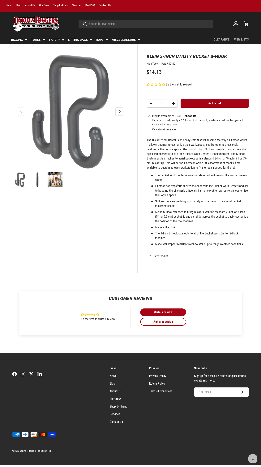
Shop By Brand (118, 406)
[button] (246, 24)
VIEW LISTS (241, 39)
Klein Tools (153, 63)
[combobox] (146, 24)
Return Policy (157, 383)
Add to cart (214, 103)
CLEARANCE (221, 39)
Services (115, 414)
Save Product (160, 256)
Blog (112, 383)
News (113, 376)
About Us (115, 391)
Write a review (163, 312)
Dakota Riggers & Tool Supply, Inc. (35, 451)
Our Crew (115, 399)
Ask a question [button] (163, 322)
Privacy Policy (157, 376)
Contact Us (116, 422)
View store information (164, 129)
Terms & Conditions (160, 391)
